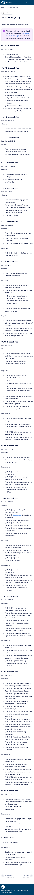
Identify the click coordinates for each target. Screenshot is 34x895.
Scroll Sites (25, 890)
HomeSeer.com (17, 515)
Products (9, 2)
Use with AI (7, 13)
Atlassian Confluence (6, 892)
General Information (13, 7)
